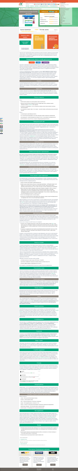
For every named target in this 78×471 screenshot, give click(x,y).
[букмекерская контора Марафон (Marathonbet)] (39, 452)
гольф (51, 335)
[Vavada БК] (1, 124)
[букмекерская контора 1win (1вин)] (53, 452)
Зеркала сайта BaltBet (25, 36)
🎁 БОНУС (38, 62)
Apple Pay (53, 273)
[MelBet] (1, 119)
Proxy (47, 4)
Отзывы (62, 19)
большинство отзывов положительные (42, 357)
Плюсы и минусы (63, 6)
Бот (40, 4)
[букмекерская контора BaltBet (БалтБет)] (51, 11)
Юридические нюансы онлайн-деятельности (65, 5)
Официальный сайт (63, 7)
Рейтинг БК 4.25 (63, 3)
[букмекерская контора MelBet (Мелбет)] (25, 452)
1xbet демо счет (39, 469)
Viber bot (44, 4)
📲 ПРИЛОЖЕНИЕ (45, 62)
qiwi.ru (23, 202)
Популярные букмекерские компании (65, 23)
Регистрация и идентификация (65, 9)
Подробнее (25, 464)
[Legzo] (1, 133)
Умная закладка (37, 4)
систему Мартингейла (51, 417)
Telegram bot (52, 4)
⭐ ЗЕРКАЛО (31, 62)
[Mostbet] (1, 129)
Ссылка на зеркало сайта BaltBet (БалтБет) (25, 42)
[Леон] (1, 127)
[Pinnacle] (1, 122)
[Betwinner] (1, 123)
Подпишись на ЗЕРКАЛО (47, 1)
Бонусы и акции (63, 10)
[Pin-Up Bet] (1, 132)
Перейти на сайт (29, 25)
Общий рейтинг (63, 20)
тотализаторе (21, 164)
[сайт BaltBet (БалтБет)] (28, 19)
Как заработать (63, 21)
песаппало (30, 104)
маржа (28, 323)
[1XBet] (1, 118)
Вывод (61, 22)
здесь (53, 223)
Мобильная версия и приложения (65, 8)
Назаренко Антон (24, 439)
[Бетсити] (1, 128)
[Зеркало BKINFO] (21, 4)
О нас (53, 469)
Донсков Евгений (24, 443)
